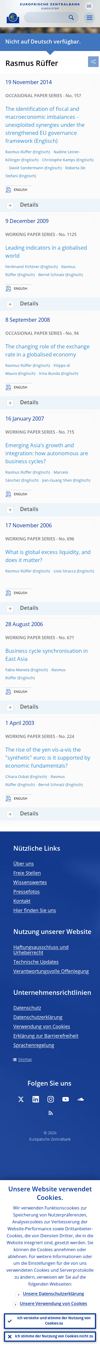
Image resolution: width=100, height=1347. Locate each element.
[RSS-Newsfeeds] (50, 1112)
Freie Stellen (27, 873)
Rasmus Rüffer (18, 152)
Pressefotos (26, 892)
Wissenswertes (30, 882)
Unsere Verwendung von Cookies (53, 1304)
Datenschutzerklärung (37, 1017)
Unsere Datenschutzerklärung (53, 1294)
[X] (20, 1099)
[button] (89, 6)
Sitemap (25, 1060)
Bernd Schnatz (51, 275)
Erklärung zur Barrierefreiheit (45, 1036)
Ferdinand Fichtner (22, 267)
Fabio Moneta (17, 670)
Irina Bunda (49, 374)
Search (71, 17)
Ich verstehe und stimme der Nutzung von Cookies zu (54, 1321)
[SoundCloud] (80, 1099)
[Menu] (89, 17)
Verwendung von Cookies (41, 1026)
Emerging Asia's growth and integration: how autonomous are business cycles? (46, 454)
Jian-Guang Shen (57, 480)
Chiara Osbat (17, 777)
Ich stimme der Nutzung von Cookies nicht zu (54, 1336)
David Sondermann (26, 168)
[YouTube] (65, 1099)
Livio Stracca (65, 571)
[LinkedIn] (35, 1099)
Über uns (23, 864)
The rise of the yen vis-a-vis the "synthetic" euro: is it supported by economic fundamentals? (47, 758)
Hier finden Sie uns (34, 910)
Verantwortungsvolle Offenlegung (51, 971)
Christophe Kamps (58, 160)
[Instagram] (50, 1099)
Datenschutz (27, 1008)
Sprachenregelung (33, 1045)
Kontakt (21, 901)
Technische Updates (36, 962)
